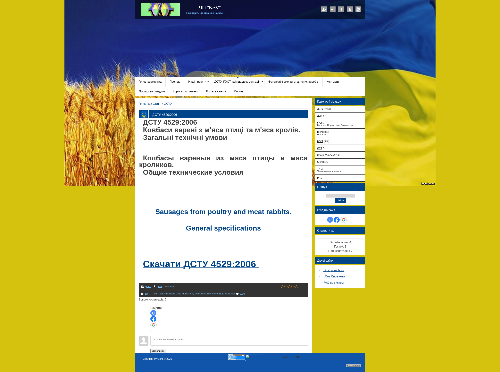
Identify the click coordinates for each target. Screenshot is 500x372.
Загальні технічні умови (206, 293)
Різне (320, 178)
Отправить (158, 351)
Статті (157, 103)
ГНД (319, 122)
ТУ (318, 168)
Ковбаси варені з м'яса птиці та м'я (176, 293)
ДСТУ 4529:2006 (227, 293)
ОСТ (319, 148)
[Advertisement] (250, 48)
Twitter (350, 9)
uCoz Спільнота (334, 276)
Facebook (341, 9)
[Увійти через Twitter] (153, 331)
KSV (160, 286)
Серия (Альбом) (326, 155)
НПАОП (321, 132)
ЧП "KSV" (209, 7)
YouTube (358, 9)
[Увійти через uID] (153, 313)
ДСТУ (168, 103)
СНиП (320, 162)
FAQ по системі (333, 282)
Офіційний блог (333, 270)
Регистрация (324, 9)
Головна (144, 103)
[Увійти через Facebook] (153, 319)
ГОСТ (320, 141)
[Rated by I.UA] (254, 359)
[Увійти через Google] (153, 325)
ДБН (319, 115)
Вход (333, 9)
